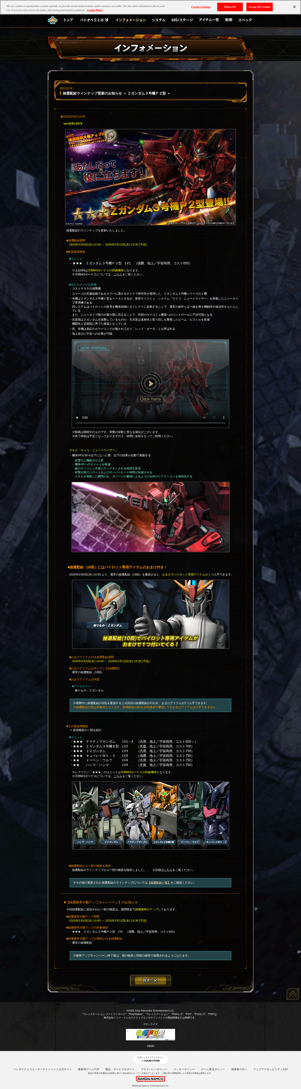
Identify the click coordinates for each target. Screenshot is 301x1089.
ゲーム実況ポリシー (213, 1069)
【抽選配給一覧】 (159, 882)
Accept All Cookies (259, 6)
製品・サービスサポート (120, 1069)
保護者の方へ (239, 1069)
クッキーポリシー (184, 1069)
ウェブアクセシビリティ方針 (270, 1069)
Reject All (230, 6)
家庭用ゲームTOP (88, 1069)
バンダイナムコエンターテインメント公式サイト (42, 1069)
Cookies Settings (200, 6)
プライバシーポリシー (154, 1069)
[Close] (294, 6)
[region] (150, 7)
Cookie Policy (95, 10)
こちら (118, 274)
